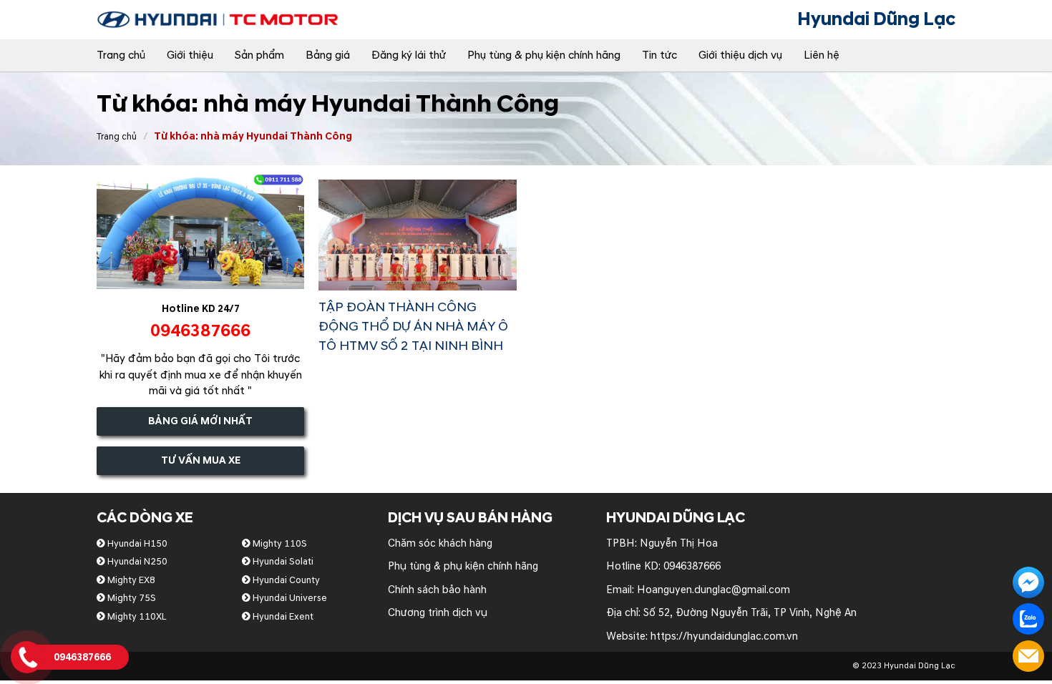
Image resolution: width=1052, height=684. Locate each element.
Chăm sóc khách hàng (440, 543)
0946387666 (692, 566)
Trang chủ (121, 55)
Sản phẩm (259, 55)
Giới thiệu (190, 55)
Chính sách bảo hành (437, 590)
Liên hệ (821, 55)
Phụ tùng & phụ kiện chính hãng (543, 55)
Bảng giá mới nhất (200, 421)
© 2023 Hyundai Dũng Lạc (903, 665)
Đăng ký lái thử (408, 55)
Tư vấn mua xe (200, 460)
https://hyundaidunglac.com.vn (724, 636)
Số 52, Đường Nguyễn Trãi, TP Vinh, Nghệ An (750, 613)
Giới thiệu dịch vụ (740, 55)
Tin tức (659, 55)
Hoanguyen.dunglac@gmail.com (713, 590)
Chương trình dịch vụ (437, 613)
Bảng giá (328, 55)
